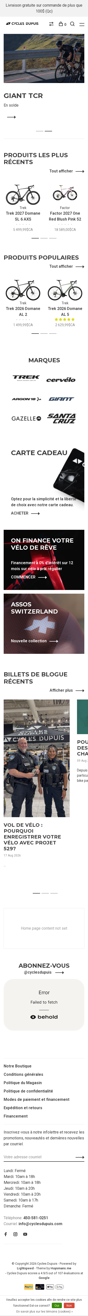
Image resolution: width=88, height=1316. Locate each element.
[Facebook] (6, 1234)
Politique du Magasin (23, 1082)
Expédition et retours (23, 1108)
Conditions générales (23, 1074)
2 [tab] (50, 126)
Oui (57, 1305)
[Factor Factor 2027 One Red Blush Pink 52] (65, 192)
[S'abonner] (78, 1157)
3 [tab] (54, 238)
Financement (16, 1116)
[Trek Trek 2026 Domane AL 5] (65, 287)
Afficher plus (61, 690)
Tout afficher (61, 171)
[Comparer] (52, 25)
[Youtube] (25, 1234)
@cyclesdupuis (38, 972)
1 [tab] (41, 126)
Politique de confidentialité (28, 1091)
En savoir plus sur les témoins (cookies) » (44, 1311)
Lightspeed (25, 1268)
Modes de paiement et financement (36, 1099)
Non (69, 1305)
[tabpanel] (44, 77)
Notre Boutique (18, 1066)
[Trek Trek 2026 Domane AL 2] (23, 287)
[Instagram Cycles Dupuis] (15, 1234)
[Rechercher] (73, 25)
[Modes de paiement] (29, 1288)
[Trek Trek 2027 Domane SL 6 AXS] (23, 192)
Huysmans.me (61, 1268)
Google (44, 1278)
